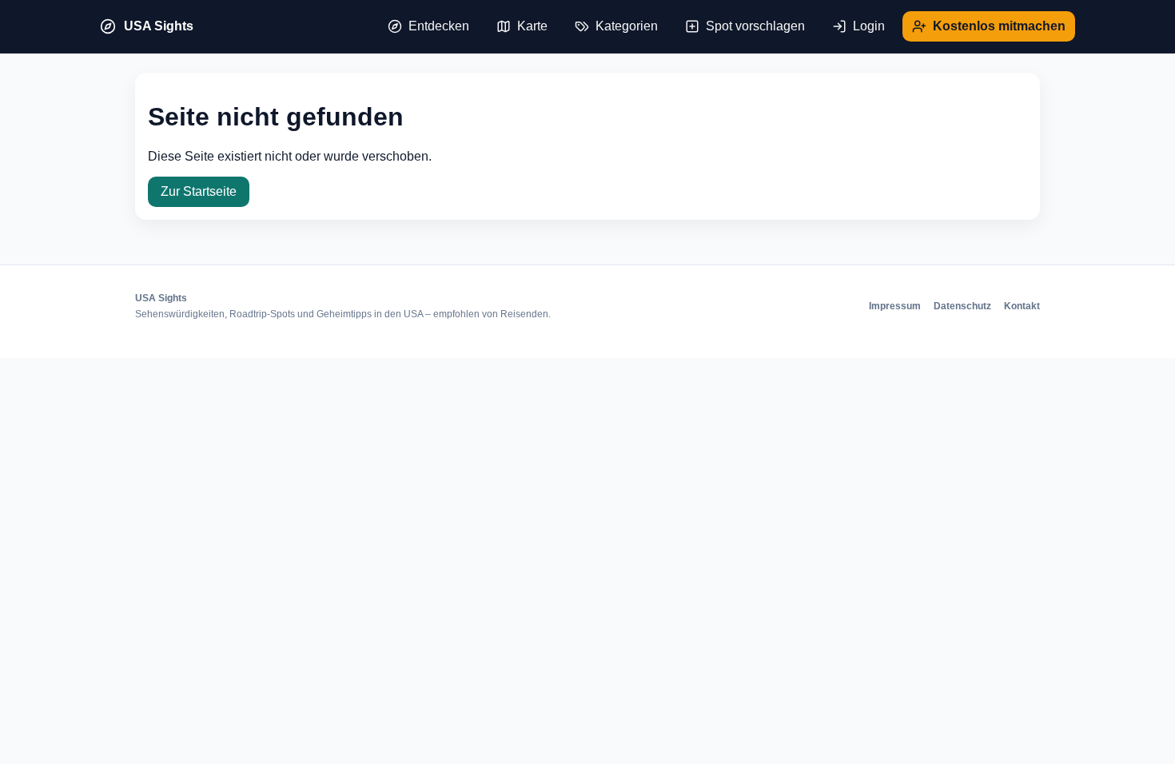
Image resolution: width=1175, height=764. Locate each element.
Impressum (895, 306)
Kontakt (1022, 306)
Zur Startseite (199, 191)
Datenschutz (962, 306)
